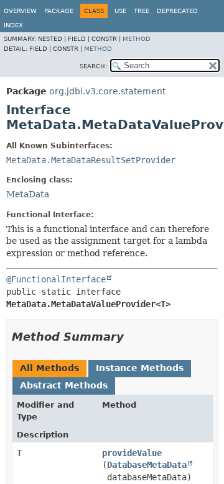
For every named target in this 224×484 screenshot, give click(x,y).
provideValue (132, 453)
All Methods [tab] (49, 368)
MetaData (27, 194)
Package (58, 10)
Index (13, 25)
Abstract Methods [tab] (64, 385)
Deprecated (177, 10)
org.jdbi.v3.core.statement (107, 91)
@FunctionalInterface (56, 279)
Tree (141, 10)
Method (137, 38)
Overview (20, 10)
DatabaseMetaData (147, 465)
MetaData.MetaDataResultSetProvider (90, 160)
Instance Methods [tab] (140, 368)
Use (120, 10)
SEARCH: (93, 66)
